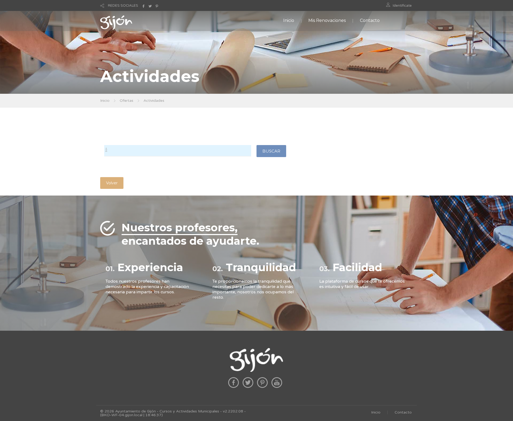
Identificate (402, 5)
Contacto (370, 20)
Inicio (288, 20)
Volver (112, 183)
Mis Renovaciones (327, 20)
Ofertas (126, 100)
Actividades (153, 100)
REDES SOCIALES (123, 5)
